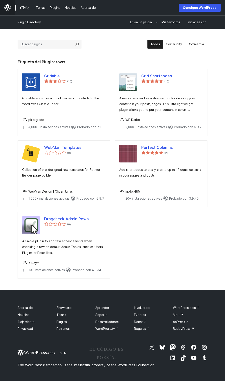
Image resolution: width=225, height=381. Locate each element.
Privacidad (25, 328)
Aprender (102, 308)
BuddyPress (183, 328)
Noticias (23, 315)
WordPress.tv (107, 328)
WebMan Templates (63, 147)
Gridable (52, 76)
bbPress (181, 322)
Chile (63, 353)
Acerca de (25, 308)
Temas (61, 315)
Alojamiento (26, 322)
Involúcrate (142, 308)
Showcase (64, 308)
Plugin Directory (29, 22)
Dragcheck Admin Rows (66, 219)
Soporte (101, 315)
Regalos (142, 328)
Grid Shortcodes (156, 76)
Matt (178, 315)
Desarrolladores (107, 322)
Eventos (140, 315)
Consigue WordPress (199, 7)
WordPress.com (186, 308)
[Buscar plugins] (77, 44)
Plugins (61, 322)
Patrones (63, 328)
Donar (140, 322)
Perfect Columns (157, 147)
